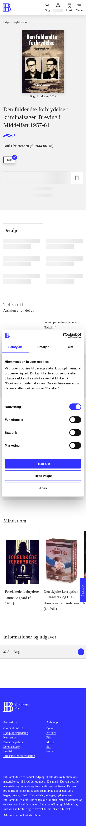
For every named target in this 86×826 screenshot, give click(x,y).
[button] (43, 652)
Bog (9, 159)
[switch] (75, 419)
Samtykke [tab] (15, 347)
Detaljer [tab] (43, 347)
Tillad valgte (43, 476)
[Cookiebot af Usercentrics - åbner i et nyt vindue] (63, 335)
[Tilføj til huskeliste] (77, 178)
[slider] (43, 64)
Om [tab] (70, 347)
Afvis (43, 488)
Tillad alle (43, 463)
